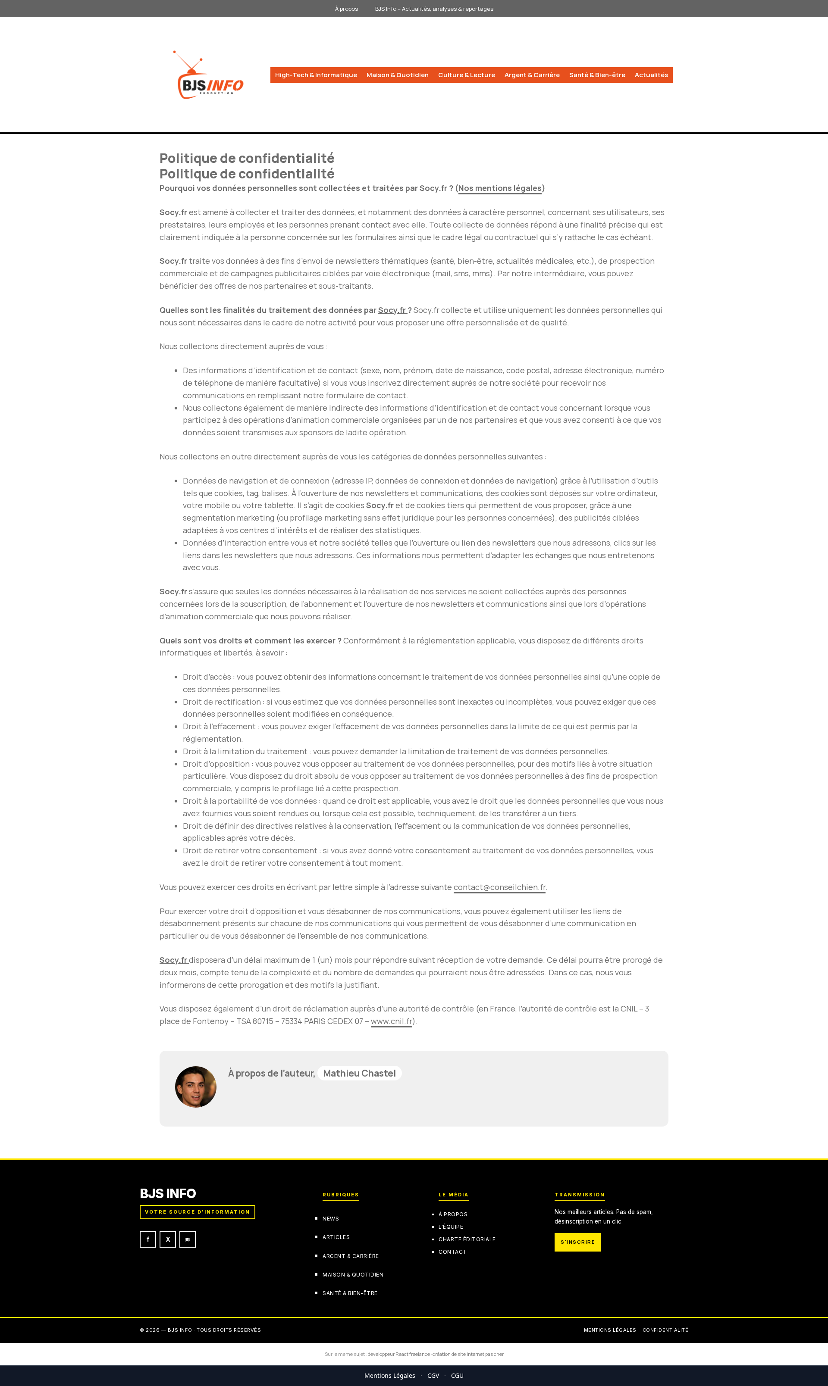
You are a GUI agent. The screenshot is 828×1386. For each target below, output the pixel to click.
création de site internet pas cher (468, 1354)
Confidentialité (666, 1330)
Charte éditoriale (467, 1239)
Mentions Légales (389, 1375)
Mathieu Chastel (359, 1073)
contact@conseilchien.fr (500, 887)
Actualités (651, 74)
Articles (336, 1237)
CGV (433, 1375)
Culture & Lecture (466, 74)
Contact (453, 1251)
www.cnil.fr (391, 1021)
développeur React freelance (399, 1354)
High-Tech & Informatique (316, 74)
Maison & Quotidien (398, 74)
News (331, 1218)
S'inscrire (578, 1242)
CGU (457, 1375)
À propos (346, 8)
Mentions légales (610, 1330)
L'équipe (451, 1227)
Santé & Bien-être (597, 74)
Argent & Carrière (532, 74)
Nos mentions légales (500, 188)
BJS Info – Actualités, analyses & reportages (434, 8)
